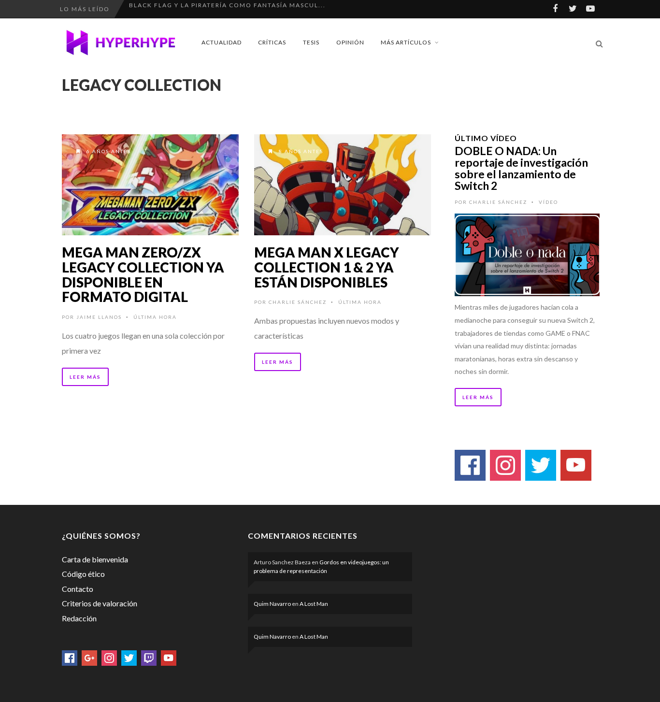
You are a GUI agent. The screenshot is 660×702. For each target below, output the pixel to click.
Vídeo (548, 202)
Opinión (350, 42)
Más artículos (406, 42)
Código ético (83, 573)
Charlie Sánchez (298, 302)
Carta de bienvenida (95, 559)
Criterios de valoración (99, 603)
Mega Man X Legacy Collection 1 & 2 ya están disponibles (326, 267)
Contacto (77, 588)
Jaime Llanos (99, 317)
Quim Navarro (272, 603)
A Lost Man (314, 603)
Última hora (155, 317)
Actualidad (221, 42)
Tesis (311, 42)
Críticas (272, 42)
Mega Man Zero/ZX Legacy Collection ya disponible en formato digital (143, 274)
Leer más (85, 377)
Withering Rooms (163, 9)
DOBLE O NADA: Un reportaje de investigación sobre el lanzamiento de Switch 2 (521, 168)
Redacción (79, 618)
